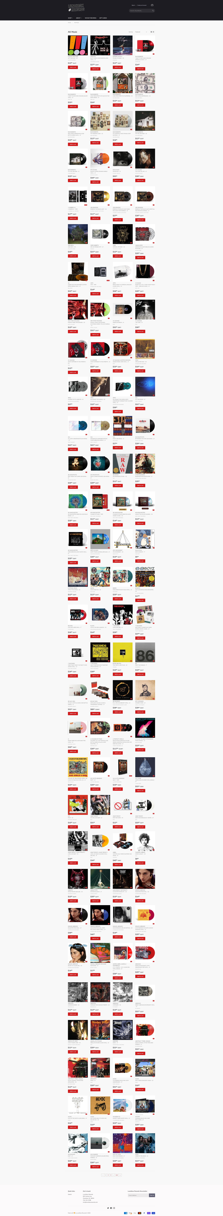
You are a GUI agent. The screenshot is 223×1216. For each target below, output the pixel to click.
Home (69, 22)
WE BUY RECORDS (90, 18)
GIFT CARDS (103, 18)
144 (117, 1175)
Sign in (133, 5)
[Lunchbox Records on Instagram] (114, 1208)
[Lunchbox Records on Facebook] (111, 1208)
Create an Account (141, 5)
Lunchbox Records (81, 1213)
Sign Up (152, 1195)
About (78, 18)
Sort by (131, 32)
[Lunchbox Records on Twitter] (108, 1208)
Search (70, 1194)
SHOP (70, 18)
